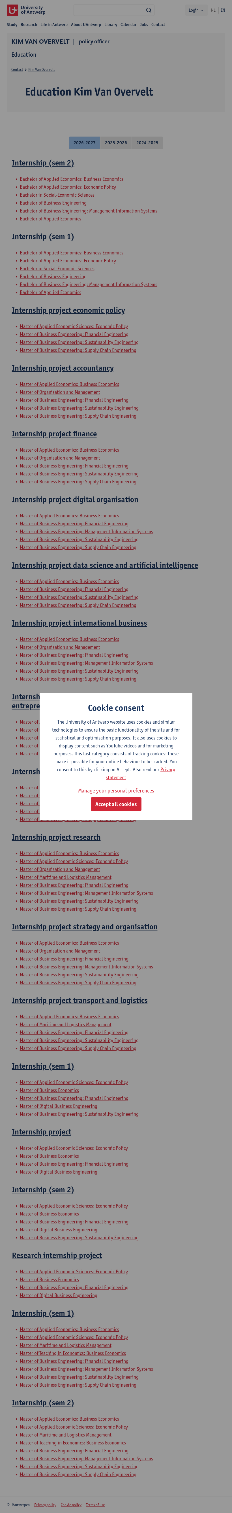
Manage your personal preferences (116, 790)
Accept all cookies (116, 804)
